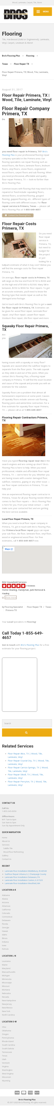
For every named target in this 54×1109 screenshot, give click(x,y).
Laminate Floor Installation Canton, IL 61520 (24, 880)
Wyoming (6, 1080)
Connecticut (7, 916)
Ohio (4, 1027)
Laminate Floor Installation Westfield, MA (22, 883)
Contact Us (6, 859)
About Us (6, 841)
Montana (6, 989)
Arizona (5, 902)
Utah (4, 1059)
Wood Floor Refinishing (13, 852)
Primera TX (11, 610)
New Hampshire (9, 1000)
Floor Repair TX (34, 607)
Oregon (5, 1034)
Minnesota (6, 979)
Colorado (6, 913)
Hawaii (5, 931)
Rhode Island (8, 1041)
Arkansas (6, 906)
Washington (7, 1070)
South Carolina (8, 1045)
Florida (5, 924)
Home (4, 837)
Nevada (5, 997)
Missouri (6, 986)
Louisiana (6, 961)
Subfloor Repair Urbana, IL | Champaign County (25, 874)
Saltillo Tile (8, 848)
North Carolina (8, 1015)
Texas (48, 607)
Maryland (6, 968)
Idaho (4, 934)
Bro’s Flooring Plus (30, 644)
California (6, 909)
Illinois (4, 938)
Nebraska (6, 993)
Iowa (4, 945)
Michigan (6, 975)
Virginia (5, 1066)
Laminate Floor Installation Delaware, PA (22, 877)
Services (6, 844)
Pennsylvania (8, 1037)
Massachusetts (8, 972)
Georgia (5, 927)
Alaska (5, 898)
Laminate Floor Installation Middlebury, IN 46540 (26, 871)
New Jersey (7, 1004)
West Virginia (7, 1073)
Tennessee (7, 1052)
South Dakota (8, 1048)
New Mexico (7, 1007)
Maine (4, 964)
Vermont (6, 1063)
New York (6, 1011)
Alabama (6, 895)
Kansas (5, 949)
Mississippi (7, 982)
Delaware (6, 920)
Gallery (5, 855)
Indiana (5, 942)
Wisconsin (6, 1077)
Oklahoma (6, 1030)
